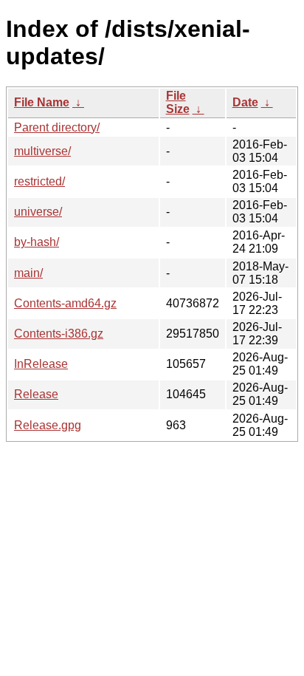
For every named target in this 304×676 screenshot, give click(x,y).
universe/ (38, 211)
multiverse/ (42, 151)
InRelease (41, 364)
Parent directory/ (57, 127)
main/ (28, 273)
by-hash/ (36, 242)
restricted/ (39, 181)
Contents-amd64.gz (65, 303)
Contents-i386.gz (58, 333)
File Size (178, 102)
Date (245, 102)
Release (36, 394)
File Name (41, 102)
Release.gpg (47, 425)
